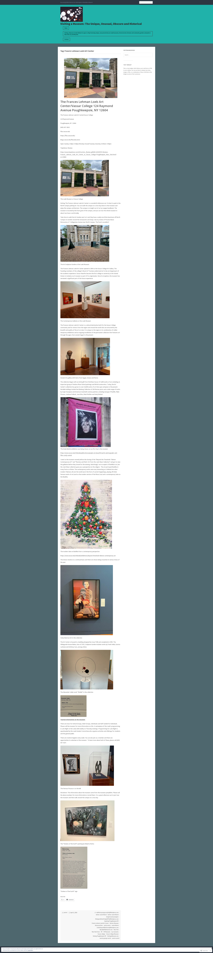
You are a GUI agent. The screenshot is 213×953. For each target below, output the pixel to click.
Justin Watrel (115, 925)
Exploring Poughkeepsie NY (111, 921)
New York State (96, 932)
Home (65, 28)
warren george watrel (105, 938)
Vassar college (101, 934)
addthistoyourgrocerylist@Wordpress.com (107, 912)
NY (101, 932)
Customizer (137, 74)
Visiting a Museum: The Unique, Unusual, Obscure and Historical (101, 24)
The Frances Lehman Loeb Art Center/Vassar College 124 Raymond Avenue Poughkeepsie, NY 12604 (86, 106)
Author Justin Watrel (113, 914)
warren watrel (115, 938)
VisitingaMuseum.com (112, 936)
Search (151, 2)
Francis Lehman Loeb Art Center (100, 923)
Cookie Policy (30, 950)
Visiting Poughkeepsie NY (99, 936)
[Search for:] (138, 55)
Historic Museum (114, 923)
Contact (66, 39)
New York (116, 929)
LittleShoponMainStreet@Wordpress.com (107, 927)
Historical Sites (99, 925)
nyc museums (114, 932)
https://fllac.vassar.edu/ (67, 135)
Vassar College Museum (112, 934)
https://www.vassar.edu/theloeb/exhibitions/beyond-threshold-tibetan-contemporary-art (88, 556)
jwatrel (65, 912)
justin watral (107, 925)
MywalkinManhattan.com (106, 929)
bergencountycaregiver (112, 917)
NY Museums (107, 932)
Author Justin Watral (101, 914)
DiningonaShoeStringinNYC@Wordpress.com (106, 919)
